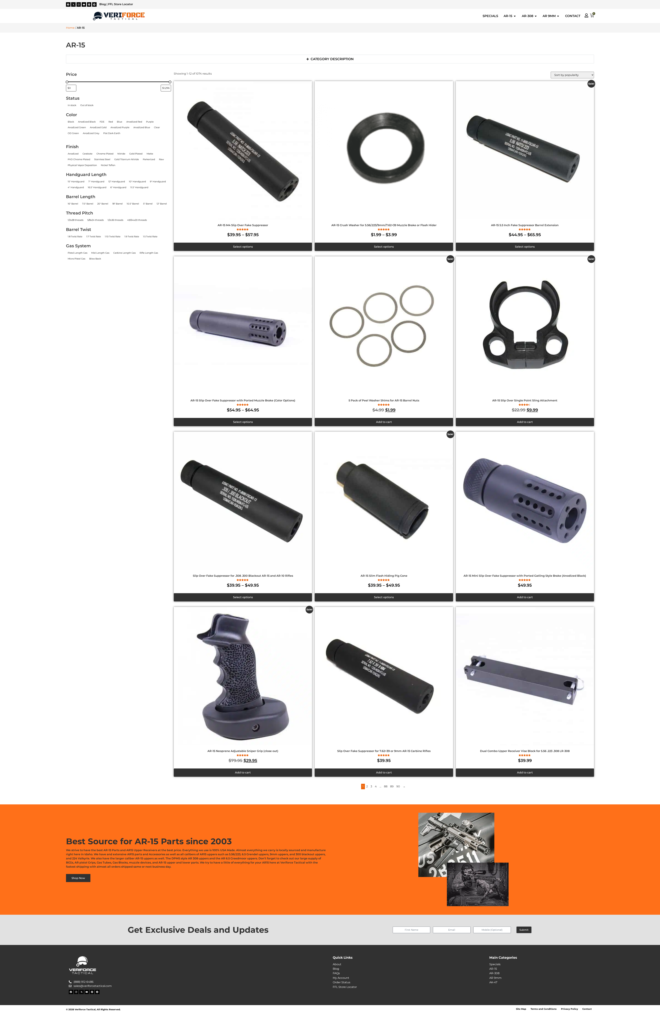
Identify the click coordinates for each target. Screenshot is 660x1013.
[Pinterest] (89, 4)
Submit (524, 929)
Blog (102, 4)
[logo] (118, 16)
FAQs (336, 973)
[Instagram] (78, 4)
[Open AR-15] (514, 16)
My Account (341, 977)
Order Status (341, 982)
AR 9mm (495, 977)
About (337, 964)
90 (398, 786)
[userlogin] (586, 15)
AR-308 (494, 973)
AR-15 (493, 968)
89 (392, 786)
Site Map (521, 1009)
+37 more (71, 137)
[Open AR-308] (535, 16)
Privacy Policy (569, 1009)
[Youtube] (84, 4)
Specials (494, 964)
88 (385, 786)
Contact (587, 1009)
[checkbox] (72, 105)
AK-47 (493, 982)
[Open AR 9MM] (558, 16)
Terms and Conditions (544, 1009)
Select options (243, 246)
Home (70, 27)
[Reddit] (94, 4)
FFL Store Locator (120, 4)
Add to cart (384, 422)
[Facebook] (68, 4)
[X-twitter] (73, 4)
